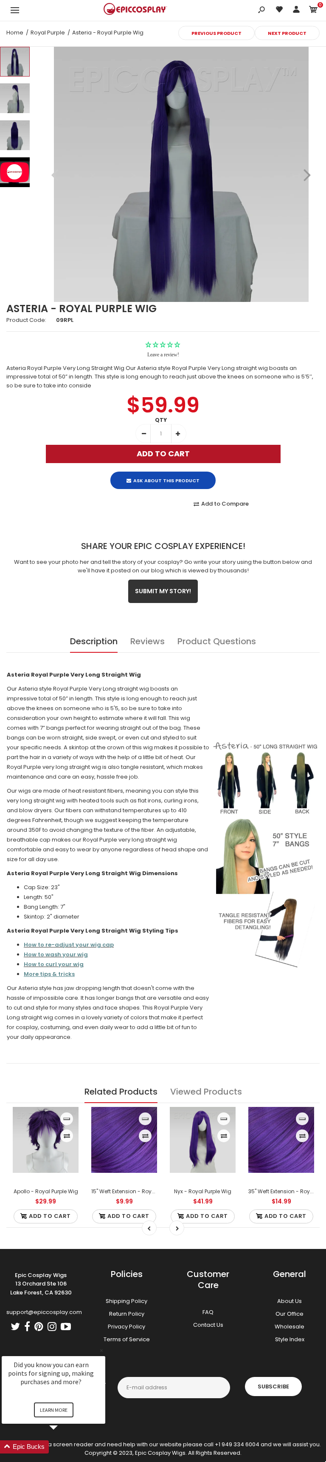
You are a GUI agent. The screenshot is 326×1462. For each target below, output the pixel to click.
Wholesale (289, 1327)
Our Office (289, 1314)
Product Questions (216, 641)
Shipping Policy (126, 1301)
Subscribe (273, 1386)
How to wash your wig (56, 954)
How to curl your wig (54, 964)
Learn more (53, 1410)
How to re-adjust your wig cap (69, 945)
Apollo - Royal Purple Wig (46, 1191)
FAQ (208, 1312)
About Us (289, 1301)
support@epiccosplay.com (44, 1312)
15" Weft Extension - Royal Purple (132, 1191)
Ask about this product (166, 480)
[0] (313, 11)
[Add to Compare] (67, 1136)
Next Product (287, 33)
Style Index (289, 1339)
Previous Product (216, 33)
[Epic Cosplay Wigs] (135, 10)
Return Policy (126, 1314)
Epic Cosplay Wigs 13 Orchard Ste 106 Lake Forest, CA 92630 (41, 1284)
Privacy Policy (126, 1327)
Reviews (147, 641)
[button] (63, 1446)
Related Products (120, 1092)
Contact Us (208, 1325)
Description (94, 641)
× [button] (101, 1350)
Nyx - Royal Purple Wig (202, 1191)
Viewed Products (206, 1092)
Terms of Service (127, 1339)
